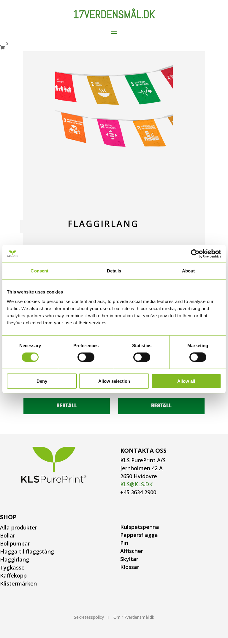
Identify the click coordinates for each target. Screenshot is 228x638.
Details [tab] (114, 270)
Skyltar (129, 558)
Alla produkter (18, 527)
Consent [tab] (39, 270)
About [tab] (188, 270)
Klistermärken (18, 583)
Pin (124, 542)
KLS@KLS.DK (136, 484)
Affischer (131, 550)
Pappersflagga (139, 534)
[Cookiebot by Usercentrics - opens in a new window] (195, 253)
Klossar (129, 566)
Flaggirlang (14, 559)
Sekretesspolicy (89, 617)
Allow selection (114, 380)
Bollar (7, 535)
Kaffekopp (13, 575)
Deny (42, 380)
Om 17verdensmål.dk (133, 617)
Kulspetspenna (139, 526)
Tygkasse (12, 567)
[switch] (85, 357)
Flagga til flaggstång (27, 551)
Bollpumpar (15, 543)
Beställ (66, 406)
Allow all (186, 380)
